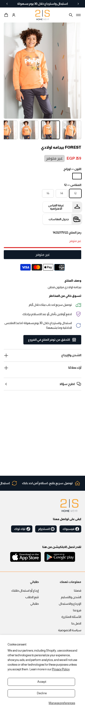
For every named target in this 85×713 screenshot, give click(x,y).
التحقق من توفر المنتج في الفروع (49, 339)
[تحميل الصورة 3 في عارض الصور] (29, 130)
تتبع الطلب (32, 597)
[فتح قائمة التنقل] (78, 15)
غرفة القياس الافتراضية (56, 207)
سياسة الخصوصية (69, 630)
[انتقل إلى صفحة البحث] (71, 15)
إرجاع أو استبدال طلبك (25, 590)
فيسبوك (68, 529)
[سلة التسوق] (7, 15)
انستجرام (44, 529)
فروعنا (77, 610)
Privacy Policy (61, 669)
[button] (7, 15)
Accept (41, 681)
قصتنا (77, 590)
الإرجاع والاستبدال (70, 603)
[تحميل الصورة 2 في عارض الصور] (50, 130)
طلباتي (34, 603)
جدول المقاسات (59, 219)
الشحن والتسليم (71, 597)
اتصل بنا (76, 623)
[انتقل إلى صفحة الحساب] (13, 15)
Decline (42, 693)
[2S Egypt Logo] (69, 505)
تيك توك (20, 529)
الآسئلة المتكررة (71, 617)
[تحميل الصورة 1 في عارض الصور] (71, 130)
